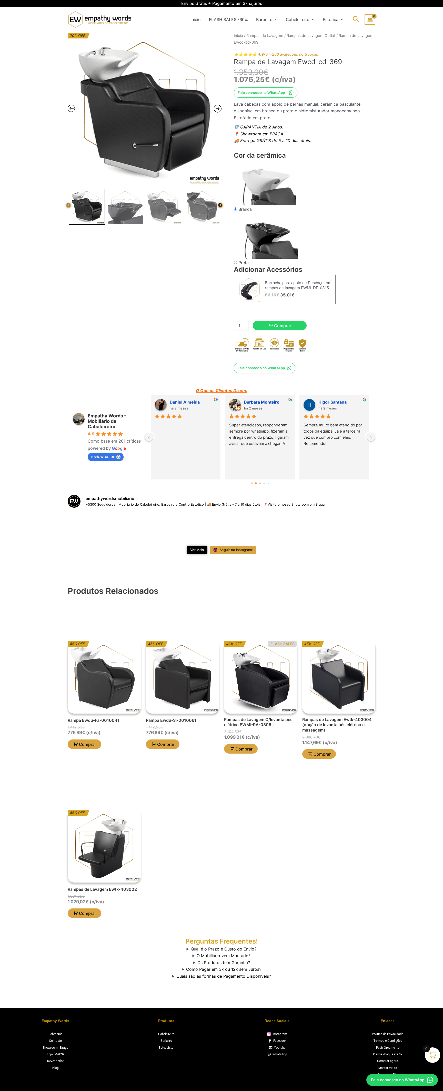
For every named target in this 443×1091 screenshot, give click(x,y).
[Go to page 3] (264, 483)
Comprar (282, 325)
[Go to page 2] (260, 483)
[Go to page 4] (268, 483)
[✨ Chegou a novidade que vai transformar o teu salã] (92, 527)
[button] (275, 19)
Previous (68, 205)
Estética (330, 19)
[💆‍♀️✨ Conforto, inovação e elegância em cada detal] (144, 527)
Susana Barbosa (186, 402)
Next (220, 205)
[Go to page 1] (256, 483)
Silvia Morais (331, 402)
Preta (243, 262)
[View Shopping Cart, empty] (370, 19)
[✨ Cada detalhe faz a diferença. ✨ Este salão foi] (299, 527)
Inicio (195, 19)
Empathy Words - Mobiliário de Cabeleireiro (107, 421)
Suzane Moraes (259, 402)
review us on (103, 456)
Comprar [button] (87, 744)
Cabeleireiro (297, 19)
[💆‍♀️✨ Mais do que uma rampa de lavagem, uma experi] (195, 527)
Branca (245, 209)
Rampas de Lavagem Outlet (311, 35)
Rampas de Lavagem (264, 35)
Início (238, 35)
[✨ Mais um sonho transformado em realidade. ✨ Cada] (350, 527)
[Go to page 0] (251, 483)
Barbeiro (264, 19)
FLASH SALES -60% (228, 19)
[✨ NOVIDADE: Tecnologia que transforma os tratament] (247, 527)
